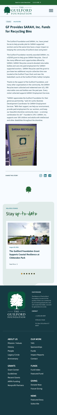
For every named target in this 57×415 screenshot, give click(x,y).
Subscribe (35, 404)
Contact (34, 359)
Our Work (36, 339)
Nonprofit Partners (16, 385)
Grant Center (13, 370)
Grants (11, 366)
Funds (33, 351)
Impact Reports (37, 355)
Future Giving (36, 389)
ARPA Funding (14, 381)
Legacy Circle (14, 355)
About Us (13, 339)
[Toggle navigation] (51, 10)
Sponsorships (36, 347)
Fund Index (35, 370)
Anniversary (13, 359)
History (11, 347)
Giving (34, 381)
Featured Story (37, 400)
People (11, 351)
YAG (32, 343)
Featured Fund (37, 374)
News (33, 396)
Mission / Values (15, 343)
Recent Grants (14, 377)
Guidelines (12, 374)
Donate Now (36, 385)
